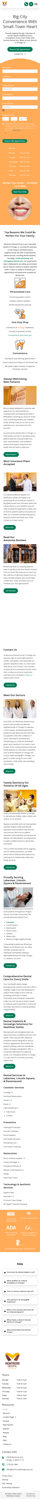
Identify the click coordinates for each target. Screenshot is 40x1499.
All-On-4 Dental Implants (13, 1158)
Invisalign (7, 1092)
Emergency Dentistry (11, 1166)
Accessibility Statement (11, 1487)
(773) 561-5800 (12, 1464)
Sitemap (5, 1480)
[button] (26, 4)
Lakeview (10, 922)
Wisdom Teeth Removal (12, 1170)
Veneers (7, 1100)
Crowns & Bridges (10, 1162)
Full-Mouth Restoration (12, 1096)
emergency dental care (13, 261)
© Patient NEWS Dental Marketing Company (13, 1495)
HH (6, 122)
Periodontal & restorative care (20, 335)
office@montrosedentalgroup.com (19, 1469)
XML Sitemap (7, 1483)
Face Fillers (8, 1196)
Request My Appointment (14, 141)
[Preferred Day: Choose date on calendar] (3, 110)
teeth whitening (22, 258)
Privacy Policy (16, 130)
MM (14, 122)
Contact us (28, 675)
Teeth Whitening (10, 1108)
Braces (6, 1104)
